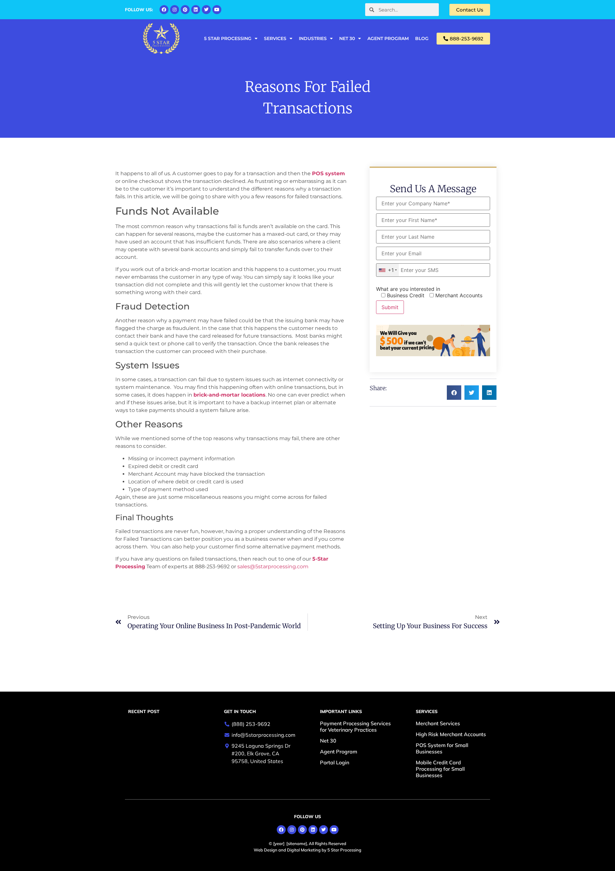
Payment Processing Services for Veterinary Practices (355, 726)
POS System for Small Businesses (442, 748)
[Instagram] (174, 9)
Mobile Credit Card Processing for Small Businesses (440, 768)
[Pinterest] (185, 9)
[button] (454, 392)
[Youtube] (216, 9)
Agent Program (388, 38)
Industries (313, 38)
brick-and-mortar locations (229, 395)
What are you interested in (408, 289)
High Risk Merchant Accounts (451, 734)
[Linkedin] (195, 9)
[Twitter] (206, 9)
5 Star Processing (227, 38)
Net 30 (347, 38)
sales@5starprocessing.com (272, 566)
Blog (422, 38)
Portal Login (334, 762)
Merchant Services (438, 723)
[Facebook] (164, 9)
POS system (328, 173)
